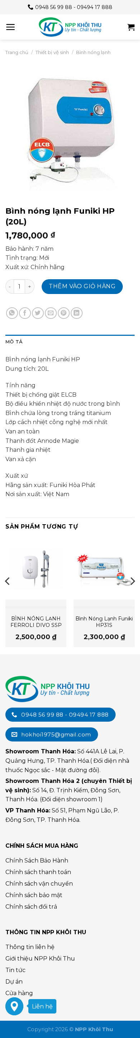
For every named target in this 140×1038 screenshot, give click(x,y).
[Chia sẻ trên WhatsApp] (12, 313)
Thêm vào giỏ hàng (82, 286)
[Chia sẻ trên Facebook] (25, 313)
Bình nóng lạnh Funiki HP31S (104, 621)
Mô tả (14, 341)
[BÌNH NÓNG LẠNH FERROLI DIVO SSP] (35, 569)
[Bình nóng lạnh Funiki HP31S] (104, 569)
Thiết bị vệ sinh (52, 52)
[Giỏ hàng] (131, 27)
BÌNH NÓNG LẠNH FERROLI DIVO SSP (36, 621)
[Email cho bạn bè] (51, 313)
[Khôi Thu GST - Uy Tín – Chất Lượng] (70, 27)
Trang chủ (16, 52)
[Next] (132, 596)
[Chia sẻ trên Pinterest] (64, 313)
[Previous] (7, 596)
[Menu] (10, 27)
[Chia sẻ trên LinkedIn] (77, 313)
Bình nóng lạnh (93, 52)
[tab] (70, 342)
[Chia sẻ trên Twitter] (38, 313)
